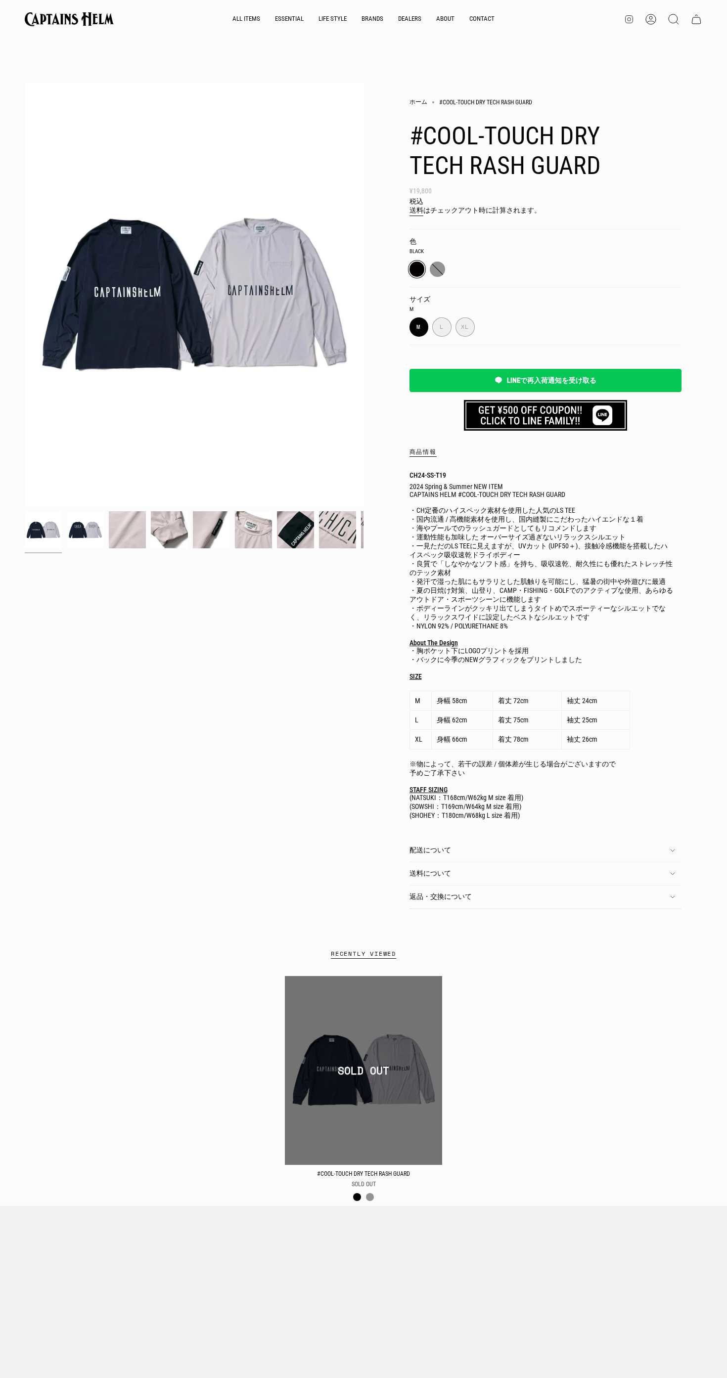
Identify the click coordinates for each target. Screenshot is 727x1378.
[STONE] (370, 1197)
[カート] (696, 19)
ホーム (418, 101)
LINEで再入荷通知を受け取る (551, 380)
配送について (430, 850)
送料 (416, 210)
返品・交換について (440, 896)
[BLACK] (357, 1197)
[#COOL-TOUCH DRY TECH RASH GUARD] (364, 1070)
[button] (289, 19)
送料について (430, 873)
